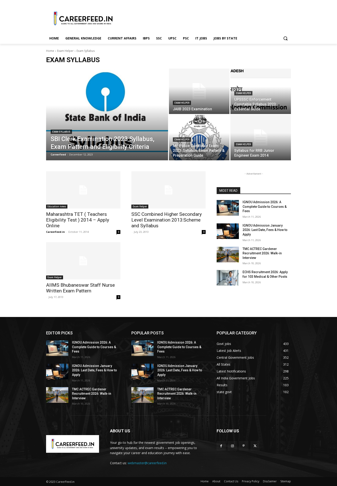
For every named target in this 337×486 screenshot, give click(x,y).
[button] (285, 38)
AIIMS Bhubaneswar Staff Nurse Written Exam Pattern (80, 288)
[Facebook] (221, 445)
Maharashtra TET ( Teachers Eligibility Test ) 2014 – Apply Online (77, 219)
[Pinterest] (243, 445)
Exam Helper (65, 51)
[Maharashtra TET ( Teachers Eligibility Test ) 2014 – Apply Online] (83, 189)
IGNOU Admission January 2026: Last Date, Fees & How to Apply (265, 230)
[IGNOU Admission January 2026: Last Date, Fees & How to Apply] (228, 231)
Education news (56, 206)
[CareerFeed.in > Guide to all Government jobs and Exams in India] (72, 444)
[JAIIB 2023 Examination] (199, 91)
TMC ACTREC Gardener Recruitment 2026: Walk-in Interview (262, 253)
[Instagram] (232, 445)
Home (50, 51)
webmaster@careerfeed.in (147, 463)
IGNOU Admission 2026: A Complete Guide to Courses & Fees (265, 206)
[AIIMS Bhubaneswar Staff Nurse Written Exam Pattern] (83, 260)
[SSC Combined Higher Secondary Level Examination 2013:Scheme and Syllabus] (168, 189)
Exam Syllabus (61, 132)
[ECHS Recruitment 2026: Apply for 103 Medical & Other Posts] (228, 278)
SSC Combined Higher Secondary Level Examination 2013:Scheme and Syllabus (166, 219)
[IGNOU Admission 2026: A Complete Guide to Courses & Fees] (228, 208)
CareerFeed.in (55, 231)
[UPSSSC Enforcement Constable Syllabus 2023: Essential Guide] (260, 91)
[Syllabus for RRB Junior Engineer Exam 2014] (260, 137)
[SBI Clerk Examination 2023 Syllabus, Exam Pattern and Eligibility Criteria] (107, 114)
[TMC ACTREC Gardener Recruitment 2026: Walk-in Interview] (228, 254)
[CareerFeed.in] (82, 18)
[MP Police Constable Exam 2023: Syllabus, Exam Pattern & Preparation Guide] (199, 137)
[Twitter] (255, 445)
